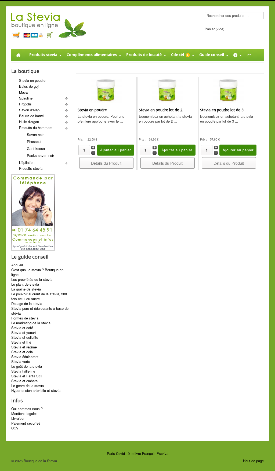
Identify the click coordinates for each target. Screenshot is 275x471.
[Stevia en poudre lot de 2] (167, 90)
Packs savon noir (40, 155)
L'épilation (26, 162)
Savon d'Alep (29, 109)
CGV (15, 428)
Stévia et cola (22, 351)
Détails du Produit (106, 163)
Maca (23, 92)
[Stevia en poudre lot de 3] (228, 90)
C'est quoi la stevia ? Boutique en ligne (37, 272)
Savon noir (35, 134)
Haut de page (253, 460)
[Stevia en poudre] (106, 90)
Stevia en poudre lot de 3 (222, 109)
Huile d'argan (29, 121)
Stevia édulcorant (24, 356)
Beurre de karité (31, 115)
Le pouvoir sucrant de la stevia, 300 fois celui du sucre (39, 296)
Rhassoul (34, 141)
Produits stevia (30, 168)
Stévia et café (22, 327)
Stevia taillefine (23, 371)
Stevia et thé (21, 342)
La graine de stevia (26, 289)
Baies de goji (29, 86)
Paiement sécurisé (25, 423)
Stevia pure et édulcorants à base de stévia (39, 311)
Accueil (17, 265)
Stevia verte (20, 361)
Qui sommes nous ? (27, 408)
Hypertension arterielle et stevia (35, 390)
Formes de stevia (24, 318)
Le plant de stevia (25, 284)
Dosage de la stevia (26, 303)
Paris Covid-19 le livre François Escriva (137, 453)
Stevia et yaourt (23, 332)
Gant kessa (36, 148)
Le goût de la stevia (26, 366)
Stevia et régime (24, 347)
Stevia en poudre (32, 80)
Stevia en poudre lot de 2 (160, 109)
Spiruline (25, 98)
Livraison (18, 418)
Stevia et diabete (24, 380)
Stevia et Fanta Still (26, 376)
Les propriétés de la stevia (31, 279)
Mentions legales (24, 413)
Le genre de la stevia (27, 385)
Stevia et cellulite (24, 337)
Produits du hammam (35, 127)
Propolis (25, 103)
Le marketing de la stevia (30, 323)
